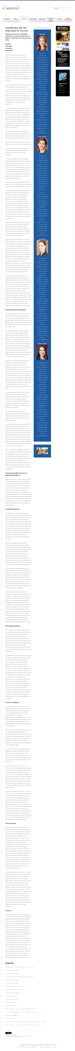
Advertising (33, 19)
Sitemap (55, 1047)
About (15, 19)
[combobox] (61, 8)
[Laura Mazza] (42, 248)
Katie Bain (42, 34)
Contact (59, 19)
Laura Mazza (42, 239)
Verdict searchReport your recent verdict (62, 90)
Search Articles (22, 1047)
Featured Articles (7, 20)
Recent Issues (24, 20)
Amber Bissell (42, 344)
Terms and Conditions (44, 1047)
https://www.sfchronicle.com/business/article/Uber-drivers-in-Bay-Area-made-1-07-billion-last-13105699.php (25, 1021)
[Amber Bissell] (42, 352)
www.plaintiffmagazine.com (26, 1036)
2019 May (8, 52)
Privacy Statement (32, 1047)
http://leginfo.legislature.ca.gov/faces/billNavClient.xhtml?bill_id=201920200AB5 (20, 967)
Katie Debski (42, 137)
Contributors (51, 20)
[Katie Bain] (42, 43)
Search (68, 19)
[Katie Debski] (42, 145)
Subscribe (42, 19)
